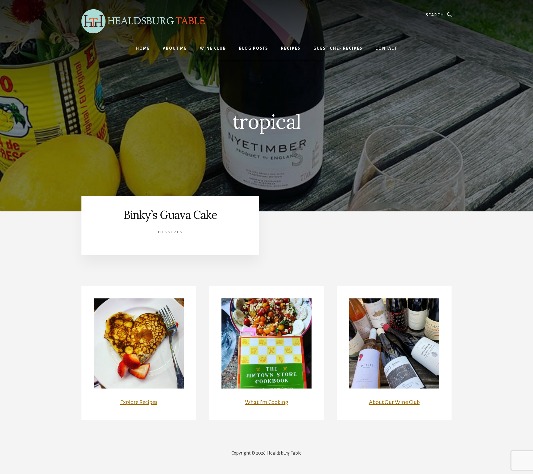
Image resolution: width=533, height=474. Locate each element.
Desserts (170, 232)
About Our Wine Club (394, 402)
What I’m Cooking (266, 402)
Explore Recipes (138, 402)
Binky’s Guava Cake (170, 215)
